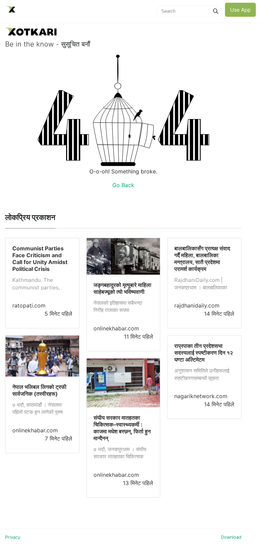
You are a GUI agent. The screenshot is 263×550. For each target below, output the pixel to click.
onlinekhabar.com (35, 430)
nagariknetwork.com (200, 396)
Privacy (12, 537)
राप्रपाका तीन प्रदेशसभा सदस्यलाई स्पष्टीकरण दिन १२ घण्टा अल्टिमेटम (203, 352)
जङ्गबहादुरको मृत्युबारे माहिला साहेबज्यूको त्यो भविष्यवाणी (122, 288)
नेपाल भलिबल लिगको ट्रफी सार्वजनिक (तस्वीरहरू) (39, 390)
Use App (240, 9)
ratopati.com (29, 305)
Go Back (123, 185)
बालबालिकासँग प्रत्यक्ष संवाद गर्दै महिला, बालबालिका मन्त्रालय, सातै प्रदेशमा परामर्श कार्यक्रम (202, 258)
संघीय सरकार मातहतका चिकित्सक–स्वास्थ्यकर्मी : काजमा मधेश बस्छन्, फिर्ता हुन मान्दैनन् (122, 428)
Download (231, 537)
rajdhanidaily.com (197, 305)
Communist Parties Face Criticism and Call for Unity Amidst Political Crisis (39, 258)
